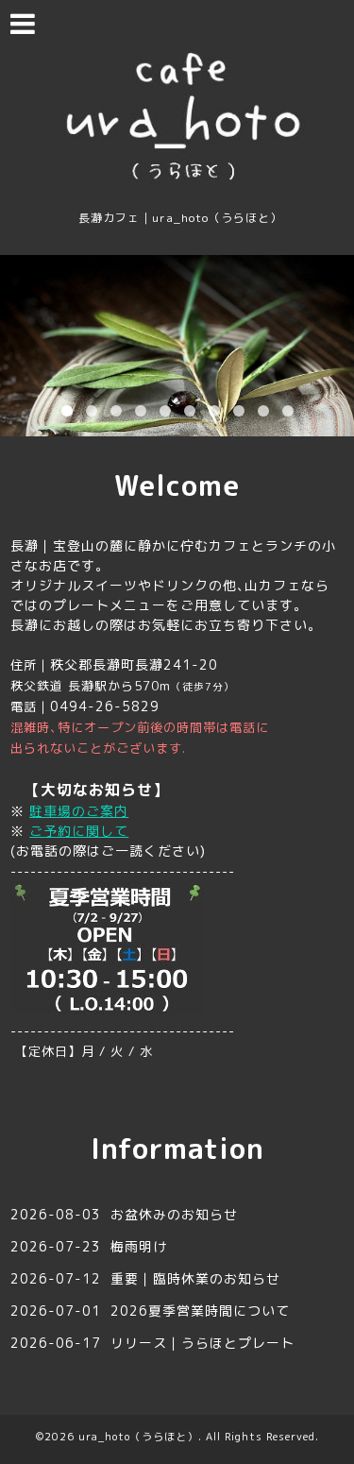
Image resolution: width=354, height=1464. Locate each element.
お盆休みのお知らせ (174, 1214)
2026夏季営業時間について (200, 1310)
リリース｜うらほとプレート (202, 1343)
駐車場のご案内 (78, 811)
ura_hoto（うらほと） (138, 1436)
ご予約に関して (78, 831)
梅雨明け (138, 1246)
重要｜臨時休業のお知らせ (195, 1278)
